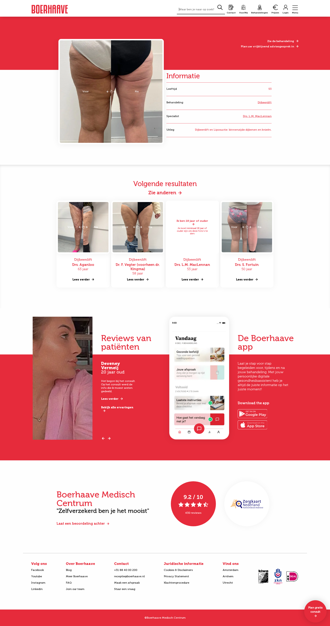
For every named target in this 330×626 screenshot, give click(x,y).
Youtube (36, 576)
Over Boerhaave (80, 564)
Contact (121, 564)
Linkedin (37, 589)
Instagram (38, 582)
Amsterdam (230, 570)
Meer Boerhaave (77, 576)
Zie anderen (162, 193)
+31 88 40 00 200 (125, 570)
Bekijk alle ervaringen (117, 407)
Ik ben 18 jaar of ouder (192, 221)
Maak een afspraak (127, 582)
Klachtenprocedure (176, 582)
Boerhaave (50, 9)
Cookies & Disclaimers (178, 570)
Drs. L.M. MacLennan (257, 116)
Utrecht (228, 582)
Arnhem (228, 576)
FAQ (69, 582)
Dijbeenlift (265, 102)
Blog (69, 570)
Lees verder (109, 398)
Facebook (37, 570)
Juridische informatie (184, 564)
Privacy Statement (176, 576)
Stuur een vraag (124, 589)
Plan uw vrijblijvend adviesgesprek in (267, 46)
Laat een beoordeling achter (81, 523)
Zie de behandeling (280, 41)
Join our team (75, 589)
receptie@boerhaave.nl (129, 576)
